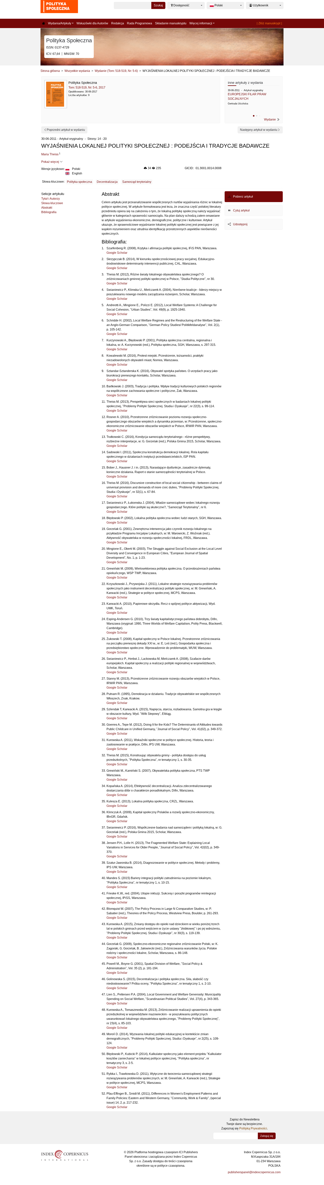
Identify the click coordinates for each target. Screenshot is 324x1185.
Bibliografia (48, 212)
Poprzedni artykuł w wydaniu (66, 129)
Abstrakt (46, 207)
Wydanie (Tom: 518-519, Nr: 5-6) (116, 70)
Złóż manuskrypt (269, 23)
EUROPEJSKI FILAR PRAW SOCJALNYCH (247, 96)
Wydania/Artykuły (59, 23)
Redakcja (117, 23)
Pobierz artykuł (242, 196)
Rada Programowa (139, 23)
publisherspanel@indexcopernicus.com (254, 1172)
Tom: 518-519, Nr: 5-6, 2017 (86, 87)
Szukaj (158, 5)
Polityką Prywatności (253, 1128)
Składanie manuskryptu (170, 23)
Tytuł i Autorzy (50, 198)
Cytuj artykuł (241, 210)
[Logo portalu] (59, 9)
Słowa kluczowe (52, 203)
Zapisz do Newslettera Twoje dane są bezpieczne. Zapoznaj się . (244, 1124)
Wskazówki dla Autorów (92, 23)
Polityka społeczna (79, 181)
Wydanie (270, 119)
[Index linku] (64, 1155)
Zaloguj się (266, 1135)
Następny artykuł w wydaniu (258, 129)
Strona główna (50, 70)
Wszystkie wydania (77, 70)
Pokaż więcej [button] (50, 161)
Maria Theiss (49, 154)
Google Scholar (116, 252)
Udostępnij (240, 224)
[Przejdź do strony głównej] (43, 23)
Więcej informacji (200, 23)
